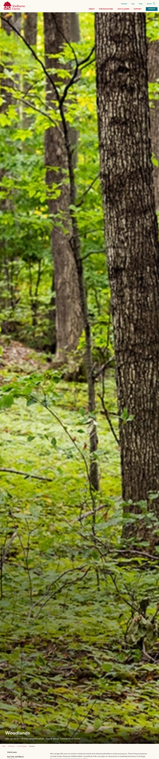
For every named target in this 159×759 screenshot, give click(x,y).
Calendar (124, 4)
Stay (133, 4)
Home (3, 746)
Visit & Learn (123, 9)
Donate (151, 9)
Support (137, 9)
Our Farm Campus (22, 746)
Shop (140, 4)
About (91, 9)
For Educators (106, 9)
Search (149, 4)
